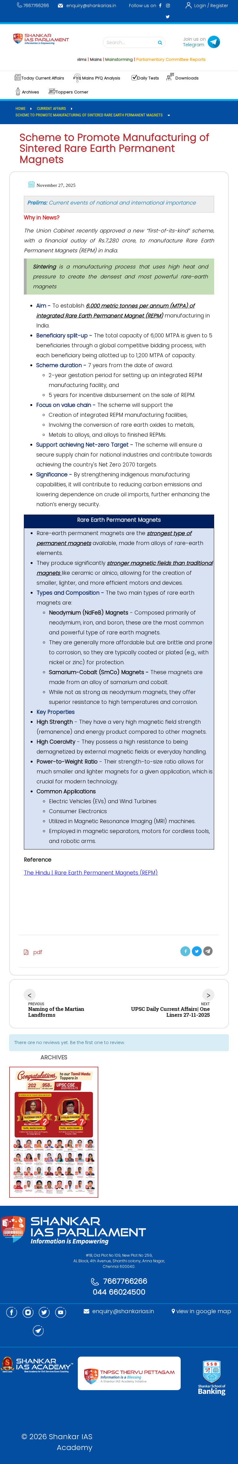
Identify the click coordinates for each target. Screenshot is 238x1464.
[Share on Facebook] (185, 951)
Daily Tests (148, 78)
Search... (116, 42)
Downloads (187, 78)
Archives (30, 92)
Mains (82, 59)
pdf (35, 952)
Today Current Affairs (42, 78)
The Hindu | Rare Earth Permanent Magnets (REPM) (91, 872)
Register (219, 5)
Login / (201, 5)
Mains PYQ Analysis (101, 78)
